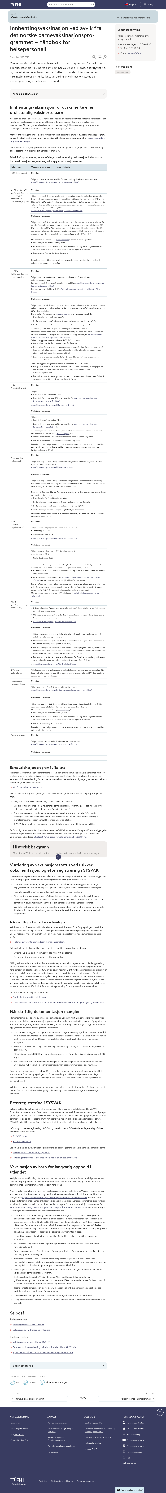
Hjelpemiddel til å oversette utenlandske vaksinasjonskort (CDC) (43, 1352)
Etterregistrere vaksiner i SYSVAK (28, 1324)
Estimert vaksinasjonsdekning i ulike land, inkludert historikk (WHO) (44, 1347)
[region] (135, 46)
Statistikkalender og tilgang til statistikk (60, 1430)
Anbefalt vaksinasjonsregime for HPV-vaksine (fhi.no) (54, 538)
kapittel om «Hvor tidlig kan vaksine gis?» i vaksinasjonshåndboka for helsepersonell (48, 1207)
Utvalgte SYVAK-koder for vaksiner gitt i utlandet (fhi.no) (60, 836)
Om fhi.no (43, 1481)
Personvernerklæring (85, 1481)
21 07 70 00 (19, 1434)
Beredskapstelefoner (19, 1428)
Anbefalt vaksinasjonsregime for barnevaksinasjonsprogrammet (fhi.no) (61, 690)
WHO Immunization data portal (27, 787)
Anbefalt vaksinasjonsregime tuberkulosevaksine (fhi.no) (55, 182)
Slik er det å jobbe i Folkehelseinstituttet (56, 1439)
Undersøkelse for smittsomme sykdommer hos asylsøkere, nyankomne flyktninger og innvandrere (58, 1002)
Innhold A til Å (91, 1449)
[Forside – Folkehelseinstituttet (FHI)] (15, 4)
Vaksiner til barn (122, 72)
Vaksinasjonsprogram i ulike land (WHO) (31, 1342)
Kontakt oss (15, 1422)
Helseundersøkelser (93, 1443)
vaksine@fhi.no (135, 53)
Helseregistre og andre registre (98, 1437)
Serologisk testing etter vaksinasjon (29, 997)
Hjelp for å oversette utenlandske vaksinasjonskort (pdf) (39, 941)
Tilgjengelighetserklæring (62, 1481)
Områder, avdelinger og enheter (61, 1446)
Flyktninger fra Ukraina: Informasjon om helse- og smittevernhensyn (45, 1157)
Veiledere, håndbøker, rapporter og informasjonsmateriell (100, 1430)
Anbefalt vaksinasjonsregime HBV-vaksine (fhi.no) (52, 405)
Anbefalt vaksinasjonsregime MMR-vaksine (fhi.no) (54, 621)
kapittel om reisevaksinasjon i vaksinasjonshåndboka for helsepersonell (54, 1197)
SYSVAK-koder (20, 1136)
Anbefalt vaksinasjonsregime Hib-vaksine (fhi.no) (52, 467)
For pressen (53, 1452)
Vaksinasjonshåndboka (24, 17)
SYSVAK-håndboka (22, 1141)
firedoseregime (62, 239)
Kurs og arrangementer (57, 1422)
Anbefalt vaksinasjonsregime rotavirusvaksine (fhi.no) (54, 744)
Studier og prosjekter (94, 1422)
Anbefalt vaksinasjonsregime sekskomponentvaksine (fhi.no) (56, 210)
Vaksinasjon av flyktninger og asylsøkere (31, 1152)
